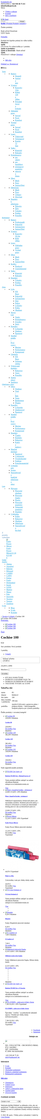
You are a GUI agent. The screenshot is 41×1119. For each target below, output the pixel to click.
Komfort (18, 120)
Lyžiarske (19, 329)
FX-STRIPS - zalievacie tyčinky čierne (17, 1008)
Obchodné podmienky (13, 1070)
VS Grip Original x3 (11, 894)
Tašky (13, 148)
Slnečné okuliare (14, 450)
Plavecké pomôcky (18, 503)
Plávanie (14, 488)
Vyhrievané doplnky (15, 367)
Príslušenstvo (16, 155)
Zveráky (18, 322)
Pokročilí (18, 224)
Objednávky (9, 1083)
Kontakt (8, 14)
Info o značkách (10, 15)
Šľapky (18, 403)
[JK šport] (4, 19)
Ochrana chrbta (18, 362)
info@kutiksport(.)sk (12, 1057)
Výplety (14, 85)
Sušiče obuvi (13, 379)
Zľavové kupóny (11, 1093)
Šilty (17, 208)
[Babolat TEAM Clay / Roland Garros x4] (13, 771)
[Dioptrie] (9, 912)
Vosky (17, 317)
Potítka (18, 213)
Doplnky (14, 278)
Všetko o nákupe (11, 12)
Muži (17, 181)
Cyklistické (19, 456)
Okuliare (18, 310)
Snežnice (14, 382)
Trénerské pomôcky (19, 508)
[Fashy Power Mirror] (10, 816)
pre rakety (17, 158)
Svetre (13, 470)
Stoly (17, 324)
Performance (20, 350)
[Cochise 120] (10, 733)
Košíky (13, 264)
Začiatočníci (20, 227)
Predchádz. (5, 620)
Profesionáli (20, 222)
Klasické (18, 150)
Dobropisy (9, 1087)
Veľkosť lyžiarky (9, 659)
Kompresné (19, 352)
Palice (17, 303)
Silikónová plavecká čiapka (13, 956)
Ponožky (18, 215)
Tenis (17, 398)
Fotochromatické (21, 463)
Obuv (13, 178)
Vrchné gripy (13, 123)
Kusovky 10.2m (18, 235)
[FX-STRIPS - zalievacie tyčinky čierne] (19, 1002)
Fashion (18, 461)
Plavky (18, 500)
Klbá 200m (17, 239)
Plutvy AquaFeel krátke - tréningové (16, 796)
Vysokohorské (20, 459)
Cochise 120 (9, 739)
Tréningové (19, 139)
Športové (18, 333)
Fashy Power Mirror (11, 823)
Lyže (13, 289)
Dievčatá (18, 197)
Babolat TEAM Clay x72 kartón (15, 988)
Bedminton (19, 400)
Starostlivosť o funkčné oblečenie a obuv (16, 478)
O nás (7, 1066)
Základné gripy (14, 112)
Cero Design (5, 1117)
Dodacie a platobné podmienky (16, 1072)
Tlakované (19, 136)
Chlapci (18, 195)
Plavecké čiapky (18, 496)
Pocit (17, 118)
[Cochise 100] (10, 624)
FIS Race (17, 292)
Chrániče (14, 354)
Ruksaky (18, 153)
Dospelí (18, 76)
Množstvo (4, 670)
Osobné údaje (10, 1091)
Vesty (17, 373)
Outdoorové (19, 410)
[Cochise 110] (10, 749)
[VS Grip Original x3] (13, 890)
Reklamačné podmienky (13, 1074)
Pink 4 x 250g (9, 876)
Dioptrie (7, 919)
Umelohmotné (20, 269)
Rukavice (19, 371)
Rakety (13, 74)
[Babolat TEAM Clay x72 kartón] (13, 984)
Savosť (18, 115)
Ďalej (3, 632)
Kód (2, 643)
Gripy (13, 243)
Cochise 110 (9, 756)
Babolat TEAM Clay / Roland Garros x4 (17, 776)
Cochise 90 (8, 722)
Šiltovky (18, 206)
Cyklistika (15, 514)
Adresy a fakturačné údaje (14, 1089)
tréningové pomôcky (19, 168)
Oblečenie (15, 188)
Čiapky (18, 435)
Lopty (13, 134)
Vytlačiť (8, 654)
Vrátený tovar (10, 1085)
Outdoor (18, 331)
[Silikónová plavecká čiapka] (15, 949)
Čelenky (18, 211)
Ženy (17, 183)
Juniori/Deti (19, 185)
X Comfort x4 (9, 939)
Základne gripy (18, 246)
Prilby (17, 308)
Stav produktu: (6, 647)
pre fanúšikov (19, 163)
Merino (18, 347)
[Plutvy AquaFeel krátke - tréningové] (18, 790)
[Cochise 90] (10, 716)
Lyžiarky (18, 305)
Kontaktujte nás (6, 2)
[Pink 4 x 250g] (22, 869)
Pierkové (18, 266)
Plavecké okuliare (18, 492)
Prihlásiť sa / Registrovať (9, 64)
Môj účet (8, 60)
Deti (16, 301)
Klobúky (18, 438)
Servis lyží (13, 313)
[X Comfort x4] (11, 933)
